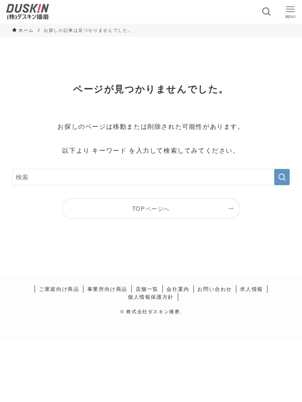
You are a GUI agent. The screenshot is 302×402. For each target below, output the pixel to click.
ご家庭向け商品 (59, 288)
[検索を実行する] (282, 177)
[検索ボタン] (266, 12)
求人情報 (251, 288)
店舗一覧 (147, 288)
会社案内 (177, 288)
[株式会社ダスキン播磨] (27, 12)
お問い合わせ (214, 288)
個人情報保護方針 (151, 296)
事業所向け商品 (107, 288)
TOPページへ (151, 208)
